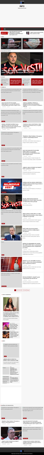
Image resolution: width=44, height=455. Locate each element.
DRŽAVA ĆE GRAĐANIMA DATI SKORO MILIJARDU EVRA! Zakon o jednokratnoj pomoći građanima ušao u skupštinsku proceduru (14, 371)
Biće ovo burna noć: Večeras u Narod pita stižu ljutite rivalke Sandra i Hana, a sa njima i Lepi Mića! (14, 326)
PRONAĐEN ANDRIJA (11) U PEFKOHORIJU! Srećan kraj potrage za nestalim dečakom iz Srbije (14, 380)
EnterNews (25, 453)
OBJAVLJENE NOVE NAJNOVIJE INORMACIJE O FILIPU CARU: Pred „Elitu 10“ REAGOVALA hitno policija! (32, 200)
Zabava (3, 121)
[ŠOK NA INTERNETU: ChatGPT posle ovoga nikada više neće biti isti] (11, 280)
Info (25, 40)
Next (28, 290)
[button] (5, 29)
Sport (3, 145)
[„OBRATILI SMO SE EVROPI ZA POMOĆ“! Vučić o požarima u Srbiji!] (11, 170)
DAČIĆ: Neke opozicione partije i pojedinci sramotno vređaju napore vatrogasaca (31, 230)
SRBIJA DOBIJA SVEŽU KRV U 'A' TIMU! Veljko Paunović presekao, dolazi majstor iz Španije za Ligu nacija (32, 215)
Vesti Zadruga (12, 323)
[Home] (2, 29)
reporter (9, 47)
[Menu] (5, 29)
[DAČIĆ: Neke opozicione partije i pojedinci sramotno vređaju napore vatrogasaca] (11, 233)
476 (25, 290)
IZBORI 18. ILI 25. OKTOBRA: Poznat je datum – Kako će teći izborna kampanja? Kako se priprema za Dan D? (32, 262)
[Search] (42, 29)
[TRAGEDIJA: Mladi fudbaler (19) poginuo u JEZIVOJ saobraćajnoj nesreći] (11, 139)
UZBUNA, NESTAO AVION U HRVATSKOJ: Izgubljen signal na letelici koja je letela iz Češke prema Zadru (32, 184)
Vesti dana (4, 68)
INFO (22, 6)
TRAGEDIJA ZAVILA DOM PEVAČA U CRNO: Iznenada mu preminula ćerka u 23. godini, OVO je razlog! (32, 125)
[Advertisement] (22, 18)
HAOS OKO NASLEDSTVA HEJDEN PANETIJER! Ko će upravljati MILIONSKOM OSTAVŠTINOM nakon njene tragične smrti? (11, 104)
